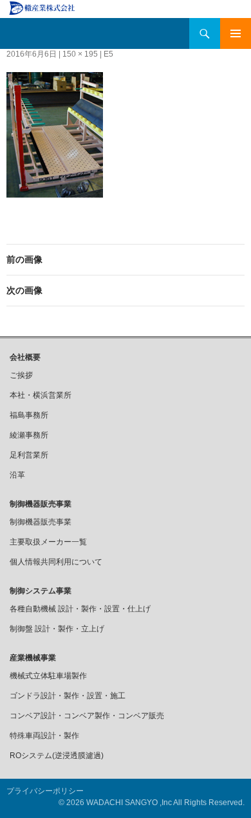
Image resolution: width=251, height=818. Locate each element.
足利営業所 (29, 455)
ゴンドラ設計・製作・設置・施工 (68, 695)
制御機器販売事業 (40, 521)
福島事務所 (29, 415)
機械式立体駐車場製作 (48, 675)
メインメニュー (235, 33)
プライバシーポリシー (45, 790)
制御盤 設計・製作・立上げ (57, 628)
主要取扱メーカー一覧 (48, 541)
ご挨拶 (21, 375)
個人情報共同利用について (56, 561)
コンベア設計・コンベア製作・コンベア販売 (87, 715)
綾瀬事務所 (29, 435)
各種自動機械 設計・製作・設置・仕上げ (80, 608)
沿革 (17, 474)
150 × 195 (80, 54)
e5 (108, 54)
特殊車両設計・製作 (44, 735)
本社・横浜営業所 (40, 395)
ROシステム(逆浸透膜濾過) (57, 755)
